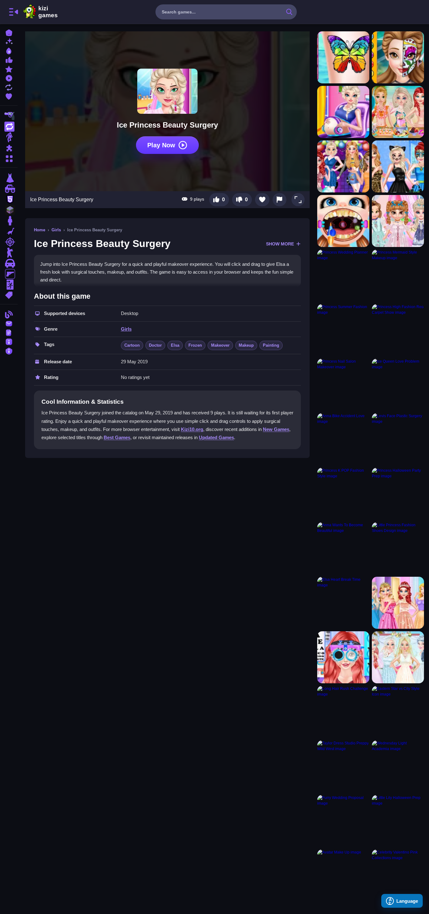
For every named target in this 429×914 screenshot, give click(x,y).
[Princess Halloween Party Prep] (398, 494)
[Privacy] (9, 350)
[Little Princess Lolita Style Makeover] (398, 221)
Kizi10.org (192, 429)
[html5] (9, 199)
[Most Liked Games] (9, 59)
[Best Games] (9, 50)
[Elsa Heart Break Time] (343, 603)
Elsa (175, 345)
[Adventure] (9, 137)
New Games (276, 429)
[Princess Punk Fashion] (343, 57)
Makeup (246, 345)
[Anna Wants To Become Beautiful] (343, 548)
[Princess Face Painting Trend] (398, 57)
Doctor (155, 345)
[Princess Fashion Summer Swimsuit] (398, 112)
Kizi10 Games (48, 12)
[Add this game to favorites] (262, 199)
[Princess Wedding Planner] (343, 276)
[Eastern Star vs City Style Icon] (398, 712)
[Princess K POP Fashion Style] (343, 494)
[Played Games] (9, 77)
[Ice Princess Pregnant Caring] (343, 112)
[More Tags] (9, 294)
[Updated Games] (9, 86)
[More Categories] (9, 157)
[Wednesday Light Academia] (398, 766)
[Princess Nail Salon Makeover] (343, 385)
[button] (298, 199)
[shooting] (9, 242)
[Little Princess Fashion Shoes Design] (398, 548)
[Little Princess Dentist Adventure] (343, 221)
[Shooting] (9, 116)
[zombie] (9, 252)
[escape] (9, 284)
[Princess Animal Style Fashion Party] (398, 166)
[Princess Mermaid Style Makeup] (398, 276)
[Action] (9, 126)
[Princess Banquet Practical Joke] (398, 603)
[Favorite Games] (9, 95)
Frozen (195, 345)
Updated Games (216, 437)
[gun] (9, 274)
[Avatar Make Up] (343, 875)
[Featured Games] (9, 68)
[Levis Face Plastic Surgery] (398, 439)
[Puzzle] (9, 148)
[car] (9, 263)
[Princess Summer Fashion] (343, 330)
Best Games (117, 437)
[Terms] (9, 332)
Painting (271, 345)
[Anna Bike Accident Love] (343, 439)
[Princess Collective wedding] (398, 657)
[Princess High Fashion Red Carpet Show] (398, 330)
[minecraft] (9, 210)
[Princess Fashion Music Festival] (343, 166)
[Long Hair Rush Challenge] (343, 712)
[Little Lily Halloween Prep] (398, 821)
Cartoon (132, 345)
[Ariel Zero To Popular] (343, 657)
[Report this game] (279, 199)
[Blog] (9, 313)
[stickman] (9, 220)
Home (39, 230)
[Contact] (9, 323)
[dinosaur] (9, 231)
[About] (9, 341)
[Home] (9, 32)
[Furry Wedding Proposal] (343, 821)
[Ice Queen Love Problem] (398, 385)
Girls (56, 230)
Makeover (220, 345)
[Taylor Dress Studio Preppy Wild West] (343, 766)
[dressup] (9, 178)
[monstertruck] (9, 188)
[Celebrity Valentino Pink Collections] (398, 875)
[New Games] (9, 41)
